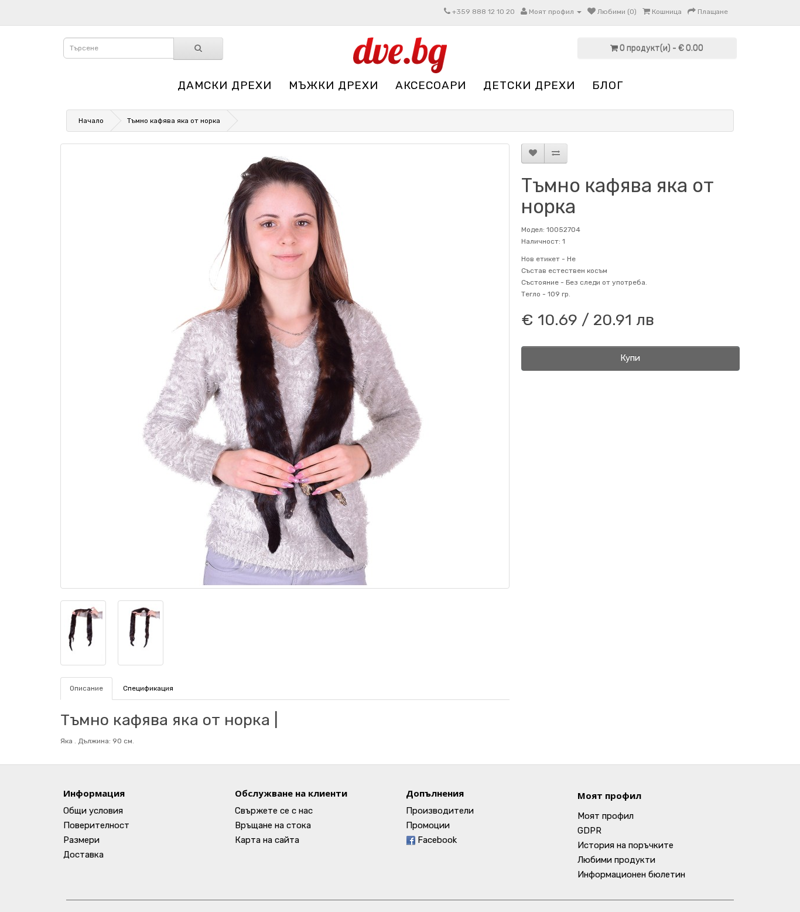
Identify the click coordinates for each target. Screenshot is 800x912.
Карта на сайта (267, 840)
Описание (86, 688)
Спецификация (148, 688)
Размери (81, 840)
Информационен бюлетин (631, 874)
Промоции (428, 825)
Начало (91, 121)
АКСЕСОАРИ (430, 85)
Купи (630, 358)
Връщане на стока (273, 825)
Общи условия (93, 810)
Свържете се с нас (274, 810)
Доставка (83, 854)
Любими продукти (616, 860)
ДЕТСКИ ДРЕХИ (529, 85)
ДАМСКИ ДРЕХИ (224, 85)
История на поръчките (625, 845)
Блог (607, 85)
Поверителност (96, 825)
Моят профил (609, 795)
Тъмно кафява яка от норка (173, 121)
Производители (440, 810)
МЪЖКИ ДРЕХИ (333, 85)
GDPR (589, 830)
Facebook (436, 840)
